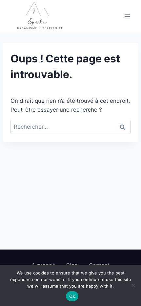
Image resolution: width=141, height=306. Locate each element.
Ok (72, 296)
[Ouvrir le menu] (127, 16)
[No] (133, 285)
